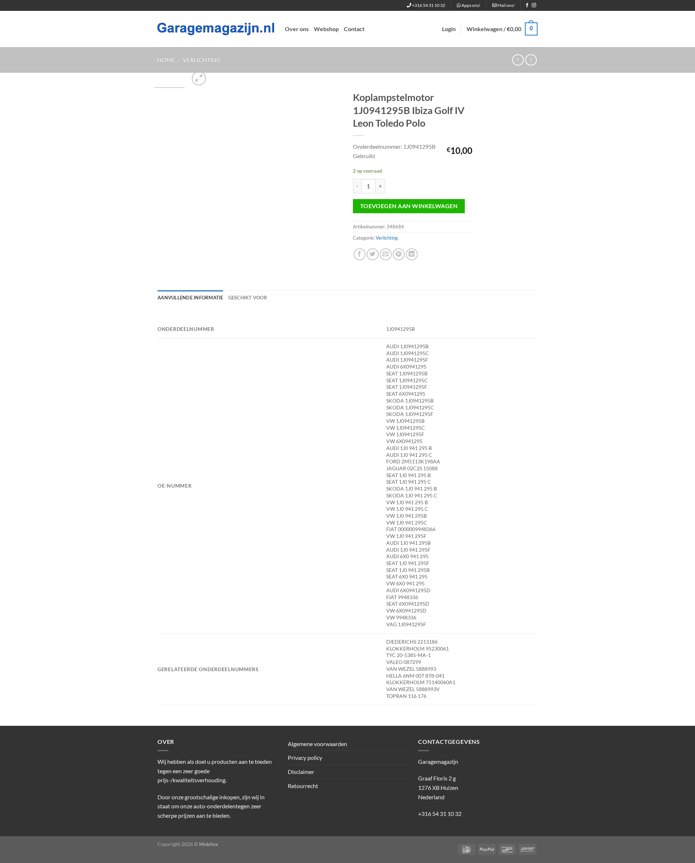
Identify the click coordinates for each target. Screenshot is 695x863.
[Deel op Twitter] (373, 254)
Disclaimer (301, 771)
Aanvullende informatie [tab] (190, 297)
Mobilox (208, 844)
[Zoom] (199, 78)
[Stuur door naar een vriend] (386, 254)
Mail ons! (506, 5)
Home (166, 59)
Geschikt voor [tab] (247, 297)
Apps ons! (470, 5)
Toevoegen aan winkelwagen (409, 206)
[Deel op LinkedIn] (412, 254)
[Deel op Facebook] (360, 254)
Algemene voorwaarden (317, 743)
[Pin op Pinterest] (399, 254)
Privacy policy (305, 757)
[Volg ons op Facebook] (527, 5)
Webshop (326, 28)
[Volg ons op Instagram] (534, 5)
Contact (354, 28)
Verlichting (202, 59)
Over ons (297, 28)
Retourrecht (303, 785)
